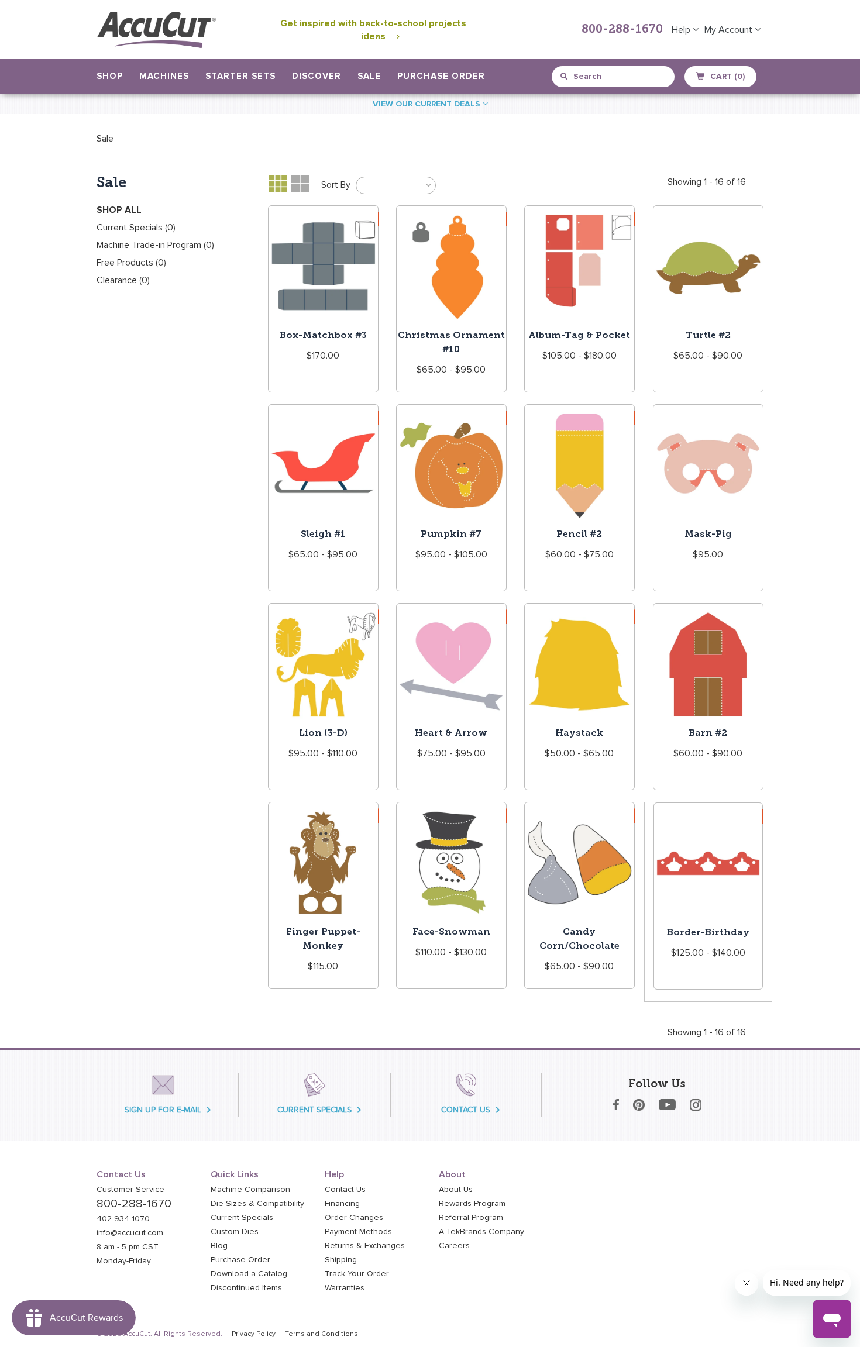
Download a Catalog (249, 1274)
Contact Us (345, 1190)
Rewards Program (472, 1204)
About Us (456, 1190)
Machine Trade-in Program (155, 245)
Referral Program (471, 1218)
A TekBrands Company (481, 1232)
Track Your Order (357, 1274)
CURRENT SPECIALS (314, 1110)
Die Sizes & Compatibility (257, 1204)
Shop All (119, 210)
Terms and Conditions (321, 1334)
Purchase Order (441, 76)
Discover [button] (316, 76)
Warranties (344, 1288)
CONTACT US (465, 1110)
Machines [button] (164, 76)
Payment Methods (358, 1232)
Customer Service (130, 1190)
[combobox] (614, 76)
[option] (105, 139)
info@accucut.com (130, 1233)
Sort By (335, 185)
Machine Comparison (250, 1190)
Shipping (341, 1260)
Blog (219, 1246)
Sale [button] (369, 76)
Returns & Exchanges (365, 1246)
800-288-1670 (622, 30)
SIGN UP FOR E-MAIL (163, 1110)
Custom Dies (235, 1232)
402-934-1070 (123, 1219)
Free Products (131, 262)
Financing (342, 1204)
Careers (454, 1246)
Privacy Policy (254, 1334)
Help (682, 30)
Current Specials (136, 227)
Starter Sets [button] (240, 76)
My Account (729, 30)
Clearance (123, 280)
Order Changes (354, 1218)
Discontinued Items (246, 1288)
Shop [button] (110, 76)
